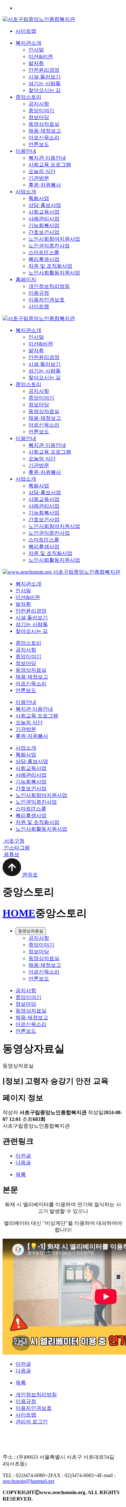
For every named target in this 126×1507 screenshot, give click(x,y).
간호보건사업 (43, 232)
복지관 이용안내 (47, 158)
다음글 (23, 1162)
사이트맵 (26, 31)
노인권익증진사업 (49, 245)
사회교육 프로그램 (49, 164)
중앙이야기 (41, 110)
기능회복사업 (43, 225)
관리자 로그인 (32, 1421)
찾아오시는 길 (44, 90)
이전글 (23, 1156)
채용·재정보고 (44, 131)
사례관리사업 (43, 218)
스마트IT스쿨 (43, 252)
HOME (19, 913)
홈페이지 (26, 279)
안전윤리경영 (43, 70)
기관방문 (38, 178)
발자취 (36, 63)
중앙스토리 (28, 97)
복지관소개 (28, 43)
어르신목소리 (43, 137)
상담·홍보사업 (44, 205)
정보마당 (38, 117)
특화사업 (38, 198)
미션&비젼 (40, 56)
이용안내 (26, 151)
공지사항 (38, 103)
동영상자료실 (43, 124)
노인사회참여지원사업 (54, 239)
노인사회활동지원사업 (54, 272)
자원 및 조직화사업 (50, 266)
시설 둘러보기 (44, 76)
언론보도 (38, 144)
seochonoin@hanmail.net (28, 1481)
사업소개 (26, 191)
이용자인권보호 (46, 299)
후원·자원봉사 (44, 185)
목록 (21, 1174)
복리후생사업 (43, 259)
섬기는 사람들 (44, 83)
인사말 (36, 49)
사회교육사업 (43, 212)
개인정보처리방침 (49, 286)
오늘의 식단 (42, 171)
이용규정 (38, 293)
